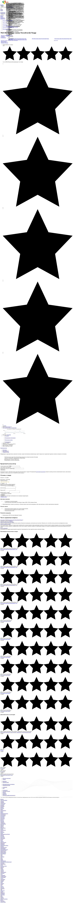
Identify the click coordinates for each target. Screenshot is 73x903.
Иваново (2, 824)
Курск (1, 840)
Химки (1, 891)
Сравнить (8, 26)
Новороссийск (3, 852)
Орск (1, 857)
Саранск (2, 870)
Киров (1, 833)
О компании (5, 790)
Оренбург (2, 856)
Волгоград (2, 817)
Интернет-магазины (7, 778)
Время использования (4, 484)
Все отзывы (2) (6, 451)
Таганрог (2, 880)
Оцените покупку (3, 480)
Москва (1, 799)
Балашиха (2, 806)
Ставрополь (2, 875)
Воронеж (2, 820)
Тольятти (2, 883)
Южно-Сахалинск (3, 898)
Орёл (1, 855)
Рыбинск (2, 867)
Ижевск (1, 825)
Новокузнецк (3, 851)
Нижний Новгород (4, 849)
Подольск (2, 862)
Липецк (1, 841)
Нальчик (2, 846)
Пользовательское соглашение (8, 784)
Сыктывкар (2, 879)
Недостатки (2, 490)
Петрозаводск (3, 860)
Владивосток (3, 814)
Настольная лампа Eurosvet (5, 621)
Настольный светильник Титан (6, 775)
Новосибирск (3, 853)
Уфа (1, 889)
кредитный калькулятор (40, 471)
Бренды (4, 792)
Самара (1, 869)
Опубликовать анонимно (6, 493)
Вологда (2, 819)
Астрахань (2, 804)
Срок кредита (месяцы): (5, 467)
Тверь (1, 882)
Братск (1, 811)
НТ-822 (1, 750)
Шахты (1, 896)
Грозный (2, 821)
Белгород (2, 808)
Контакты (5, 781)
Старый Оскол (3, 876)
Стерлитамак (3, 877)
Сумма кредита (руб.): (4, 466)
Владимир (2, 816)
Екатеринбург (3, 823)
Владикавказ (2, 815)
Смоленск (2, 873)
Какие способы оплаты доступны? (7, 522)
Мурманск (2, 844)
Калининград (3, 830)
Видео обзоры (3, 41)
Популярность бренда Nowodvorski (9, 427)
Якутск (1, 899)
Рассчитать (3, 469)
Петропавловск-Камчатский (5, 861)
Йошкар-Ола (2, 828)
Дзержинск (2, 822)
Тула (1, 885)
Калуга (1, 831)
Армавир (2, 802)
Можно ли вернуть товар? (5, 524)
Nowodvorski (8, 426)
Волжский (2, 818)
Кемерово (2, 832)
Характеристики (3, 448)
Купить (11, 26)
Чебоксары (2, 892)
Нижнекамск (2, 848)
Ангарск (2, 801)
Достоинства (2, 487)
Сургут (1, 878)
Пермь (1, 859)
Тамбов (1, 881)
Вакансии (5, 794)
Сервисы (4, 793)
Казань (1, 829)
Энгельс (2, 897)
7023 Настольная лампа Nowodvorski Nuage (40, 38)
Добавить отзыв (6, 452)
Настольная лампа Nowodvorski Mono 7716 (8, 603)
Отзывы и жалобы (4, 42)
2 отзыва (4, 425)
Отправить (3, 494)
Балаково (2, 805)
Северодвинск (3, 872)
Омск (1, 854)
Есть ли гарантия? (4, 528)
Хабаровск (2, 890)
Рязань (1, 868)
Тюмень (2, 886)
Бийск (1, 809)
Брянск (1, 812)
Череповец (2, 894)
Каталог (2, 4)
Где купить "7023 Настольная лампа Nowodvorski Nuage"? (11, 519)
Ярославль (2, 900)
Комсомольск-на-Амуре (5, 834)
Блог (4, 788)
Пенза (1, 858)
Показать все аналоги (5, 35)
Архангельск (2, 803)
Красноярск (2, 838)
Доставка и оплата (6, 791)
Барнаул (2, 807)
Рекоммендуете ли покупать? (6, 485)
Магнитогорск (3, 842)
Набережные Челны (4, 845)
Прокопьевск (3, 863)
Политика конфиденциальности (9, 795)
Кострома (2, 836)
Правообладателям (6, 785)
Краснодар (2, 837)
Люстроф (9, 434)
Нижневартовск (3, 847)
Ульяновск (2, 888)
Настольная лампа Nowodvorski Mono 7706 (8, 567)
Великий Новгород (4, 813)
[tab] (36, 448)
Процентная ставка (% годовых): (6, 468)
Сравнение (5, 787)
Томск (1, 884)
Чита (1, 895)
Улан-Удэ (2, 887)
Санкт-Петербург (3, 800)
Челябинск (2, 893)
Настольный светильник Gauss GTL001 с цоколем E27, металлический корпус (15, 732)
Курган (1, 839)
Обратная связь (6, 782)
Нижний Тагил (3, 850)
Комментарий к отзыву (4, 492)
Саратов (2, 871)
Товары (4, 779)
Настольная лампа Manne (5, 639)
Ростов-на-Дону (3, 866)
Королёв (2, 835)
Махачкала (2, 843)
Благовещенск (3, 810)
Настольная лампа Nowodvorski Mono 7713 (8, 585)
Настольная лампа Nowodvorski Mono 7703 (8, 549)
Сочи (1, 874)
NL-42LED (2, 768)
